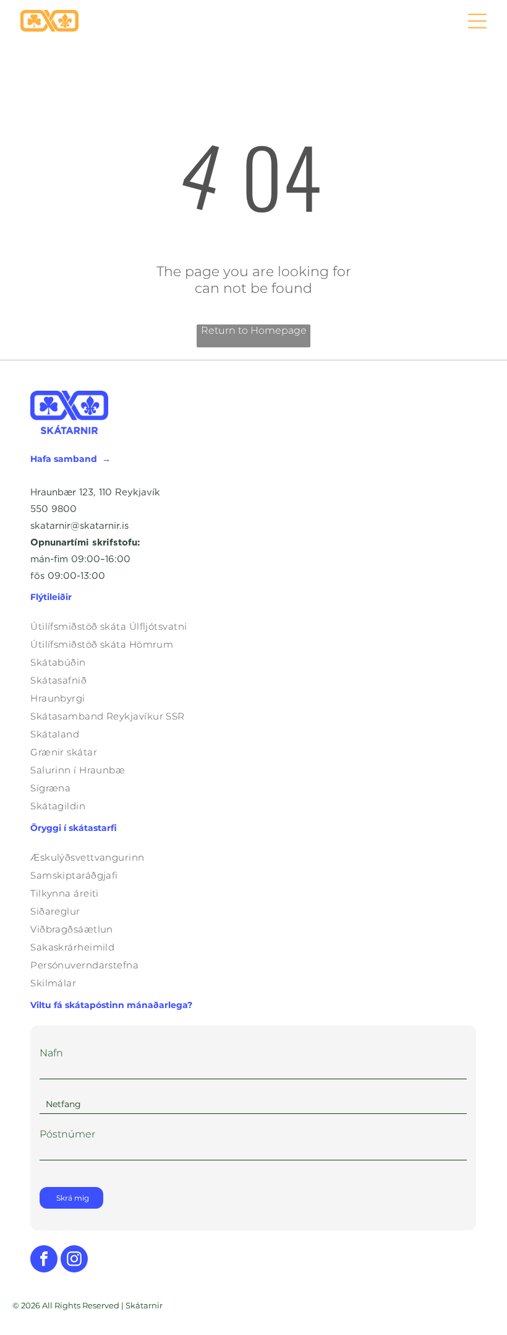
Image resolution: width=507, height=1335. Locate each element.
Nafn (51, 1053)
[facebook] (44, 1260)
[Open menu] (477, 21)
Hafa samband (63, 458)
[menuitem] (253, 626)
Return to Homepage (254, 330)
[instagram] (74, 1260)
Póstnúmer (67, 1134)
